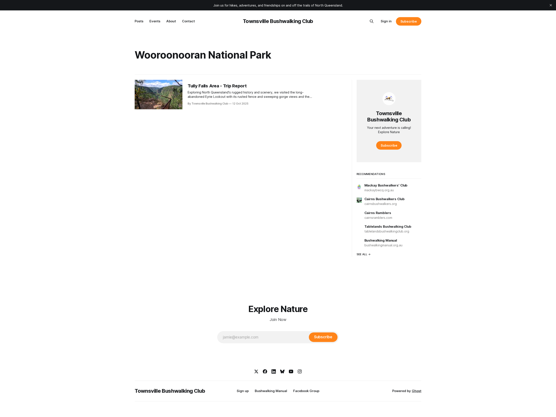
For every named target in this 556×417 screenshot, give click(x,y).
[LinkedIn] (273, 371)
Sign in (386, 21)
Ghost (416, 391)
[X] (256, 371)
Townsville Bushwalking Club (278, 21)
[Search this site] (371, 21)
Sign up (243, 391)
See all (362, 254)
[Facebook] (265, 371)
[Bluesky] (282, 371)
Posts (139, 21)
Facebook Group (306, 391)
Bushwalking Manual (271, 391)
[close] (550, 5)
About (171, 21)
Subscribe (408, 21)
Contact (188, 21)
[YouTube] (291, 371)
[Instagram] (300, 371)
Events (154, 21)
